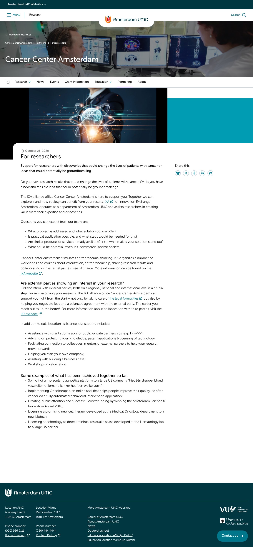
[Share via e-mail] (210, 173)
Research (21, 82)
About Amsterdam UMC (103, 521)
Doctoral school (98, 530)
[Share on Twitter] (186, 173)
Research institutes (20, 35)
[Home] (8, 82)
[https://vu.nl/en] (234, 509)
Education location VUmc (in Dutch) (111, 540)
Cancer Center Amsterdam (18, 43)
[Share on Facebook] (194, 173)
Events (54, 82)
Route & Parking (15, 535)
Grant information (77, 82)
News (40, 82)
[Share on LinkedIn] (202, 173)
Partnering (41, 43)
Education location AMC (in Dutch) (110, 535)
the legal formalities (123, 298)
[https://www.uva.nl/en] (234, 521)
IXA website (29, 273)
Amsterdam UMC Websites (25, 4)
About (142, 82)
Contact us (230, 536)
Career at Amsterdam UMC (105, 517)
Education (101, 82)
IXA (106, 202)
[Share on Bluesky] (178, 173)
